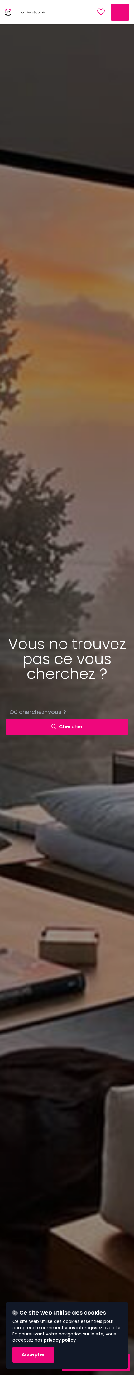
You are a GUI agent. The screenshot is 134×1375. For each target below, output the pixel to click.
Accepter (33, 1354)
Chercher (70, 726)
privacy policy (60, 1340)
